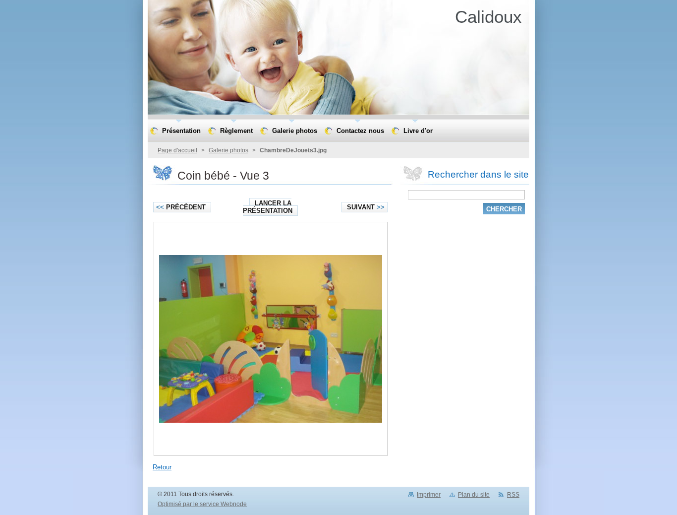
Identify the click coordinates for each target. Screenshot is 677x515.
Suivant (366, 207)
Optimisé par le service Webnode (202, 504)
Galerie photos (228, 150)
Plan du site (474, 495)
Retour (162, 467)
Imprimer (429, 495)
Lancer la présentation (267, 206)
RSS (513, 495)
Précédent (181, 207)
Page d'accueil (177, 150)
